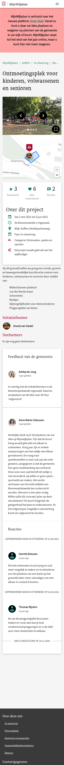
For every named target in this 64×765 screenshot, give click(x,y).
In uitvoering (41, 63)
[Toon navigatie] (57, 4)
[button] (21, 116)
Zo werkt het (11, 723)
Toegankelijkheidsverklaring (19, 745)
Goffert (26, 63)
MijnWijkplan (10, 63)
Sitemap (9, 752)
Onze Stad (36, 21)
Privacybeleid (11, 730)
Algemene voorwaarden (17, 738)
